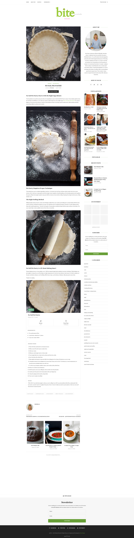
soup (85, 355)
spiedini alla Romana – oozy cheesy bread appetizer (89, 149)
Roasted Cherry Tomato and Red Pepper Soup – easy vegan (100, 179)
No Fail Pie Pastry (49, 393)
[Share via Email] (61, 399)
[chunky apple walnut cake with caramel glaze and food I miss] (102, 119)
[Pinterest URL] (88, 209)
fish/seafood (87, 306)
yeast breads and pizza (89, 364)
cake (85, 269)
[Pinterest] (105, 2)
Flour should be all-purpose (69, 100)
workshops (47, 2)
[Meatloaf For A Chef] (89, 99)
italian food (86, 321)
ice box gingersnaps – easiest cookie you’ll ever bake (102, 149)
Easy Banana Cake (35, 445)
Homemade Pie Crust (40, 393)
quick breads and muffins (89, 346)
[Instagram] (103, 2)
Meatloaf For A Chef (88, 107)
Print (31, 309)
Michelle (52, 87)
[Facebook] (100, 2)
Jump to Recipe (54, 91)
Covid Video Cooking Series (90, 291)
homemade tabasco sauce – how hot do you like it (89, 128)
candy (85, 272)
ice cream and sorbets (89, 315)
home (27, 2)
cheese (85, 275)
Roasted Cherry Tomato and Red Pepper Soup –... (53, 446)
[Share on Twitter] (58, 399)
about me (33, 2)
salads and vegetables (89, 349)
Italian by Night (87, 318)
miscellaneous (87, 330)
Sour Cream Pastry (69, 393)
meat (85, 327)
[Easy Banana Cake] (35, 432)
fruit (85, 309)
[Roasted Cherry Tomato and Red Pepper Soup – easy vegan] (53, 432)
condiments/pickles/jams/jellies (91, 282)
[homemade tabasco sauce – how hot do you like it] (89, 119)
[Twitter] (94, 84)
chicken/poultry (87, 279)
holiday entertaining (88, 312)
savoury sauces (87, 352)
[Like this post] (55, 399)
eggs (85, 297)
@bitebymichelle (96, 227)
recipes (39, 2)
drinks (85, 294)
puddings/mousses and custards (91, 343)
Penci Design (82, 533)
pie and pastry (56, 83)
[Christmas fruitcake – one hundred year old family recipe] (102, 99)
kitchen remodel (87, 324)
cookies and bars (87, 285)
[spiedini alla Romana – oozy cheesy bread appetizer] (89, 139)
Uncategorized (87, 358)
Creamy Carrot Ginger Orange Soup (71, 446)
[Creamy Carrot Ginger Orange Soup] (71, 432)
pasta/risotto (87, 333)
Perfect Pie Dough (59, 393)
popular (85, 340)
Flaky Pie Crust (30, 393)
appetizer (86, 263)
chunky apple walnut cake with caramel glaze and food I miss (102, 128)
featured (49, 83)
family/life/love (87, 300)
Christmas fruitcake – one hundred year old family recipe (102, 108)
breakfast (86, 266)
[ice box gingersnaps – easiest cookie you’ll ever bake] (102, 139)
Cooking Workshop (88, 288)
